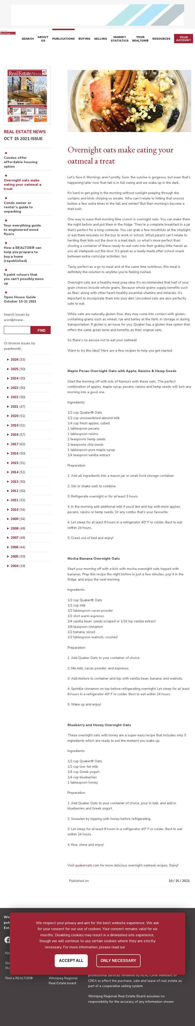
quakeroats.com (87, 865)
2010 (18, 509)
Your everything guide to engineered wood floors (22, 229)
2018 (18, 434)
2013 (18, 481)
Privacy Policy (137, 947)
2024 (18, 378)
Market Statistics (119, 39)
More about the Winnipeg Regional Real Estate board (63, 978)
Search (28, 39)
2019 (18, 425)
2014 (18, 472)
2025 (18, 369)
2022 (18, 397)
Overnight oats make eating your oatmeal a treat (22, 184)
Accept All (71, 961)
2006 (18, 547)
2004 (18, 566)
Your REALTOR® (140, 39)
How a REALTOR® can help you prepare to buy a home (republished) (22, 254)
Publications (63, 39)
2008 (18, 528)
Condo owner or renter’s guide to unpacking (18, 207)
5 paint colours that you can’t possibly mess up (24, 279)
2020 (18, 416)
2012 (18, 491)
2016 (18, 453)
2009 (18, 519)
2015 (18, 463)
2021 (18, 406)
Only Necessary (118, 961)
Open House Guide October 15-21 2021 (20, 299)
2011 (18, 500)
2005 (18, 556)
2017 (18, 444)
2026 (18, 359)
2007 (18, 537)
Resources (161, 39)
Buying (84, 39)
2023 (18, 388)
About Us (43, 39)
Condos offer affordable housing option (20, 162)
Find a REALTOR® (19, 978)
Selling (100, 39)
